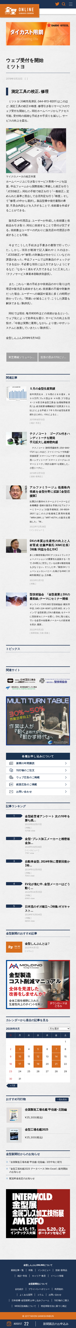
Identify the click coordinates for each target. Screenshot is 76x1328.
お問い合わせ (24, 791)
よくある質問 (26, 1294)
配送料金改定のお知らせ (22, 1178)
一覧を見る (62, 1099)
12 (38, 1056)
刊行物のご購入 (61, 1300)
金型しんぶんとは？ (37, 944)
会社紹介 (19, 1289)
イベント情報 (57, 1275)
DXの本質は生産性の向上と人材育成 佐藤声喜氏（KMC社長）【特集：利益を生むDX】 (50, 545)
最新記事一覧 (17, 1270)
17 (20, 1063)
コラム (29, 951)
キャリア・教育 (39, 1275)
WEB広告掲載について (25, 1306)
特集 (33, 583)
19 (38, 1063)
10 (20, 1056)
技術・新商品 (36, 476)
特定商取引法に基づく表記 (53, 1306)
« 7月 (12, 1085)
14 (56, 1056)
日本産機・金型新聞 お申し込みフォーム (30, 1300)
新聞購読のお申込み (56, 1324)
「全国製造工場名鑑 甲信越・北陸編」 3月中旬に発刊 (35, 1162)
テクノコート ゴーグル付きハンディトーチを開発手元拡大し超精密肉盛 (50, 438)
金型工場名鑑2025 (36, 1129)
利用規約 (59, 1289)
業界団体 (35, 633)
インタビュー (37, 530)
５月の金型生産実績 (42, 388)
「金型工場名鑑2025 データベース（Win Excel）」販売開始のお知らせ (38, 1170)
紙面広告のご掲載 (26, 784)
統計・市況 (35, 423)
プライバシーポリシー (39, 1289)
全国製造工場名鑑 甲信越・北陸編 (46, 1109)
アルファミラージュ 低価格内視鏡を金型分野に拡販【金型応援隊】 (50, 491)
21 (56, 1063)
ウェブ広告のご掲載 (28, 777)
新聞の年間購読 (25, 763)
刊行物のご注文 (25, 770)
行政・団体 (44, 633)
